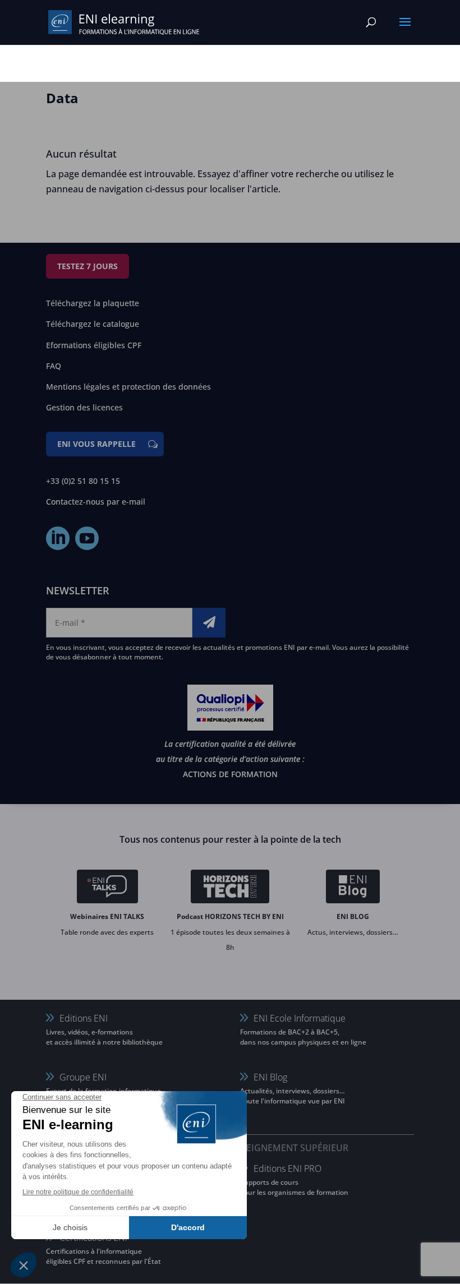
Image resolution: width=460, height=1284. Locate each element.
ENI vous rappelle (96, 443)
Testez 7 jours (87, 266)
